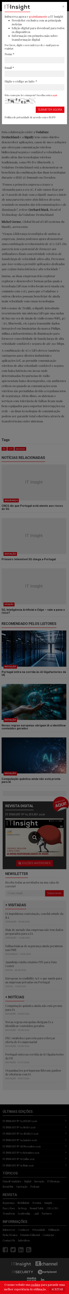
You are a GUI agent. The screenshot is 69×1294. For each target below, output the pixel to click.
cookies (35, 1284)
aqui (54, 95)
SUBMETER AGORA (50, 109)
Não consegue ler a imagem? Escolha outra (31, 95)
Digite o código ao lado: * (21, 81)
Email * (9, 68)
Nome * (9, 54)
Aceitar (57, 1289)
